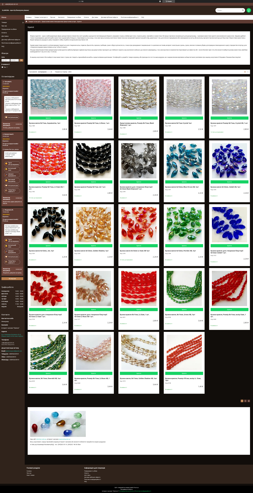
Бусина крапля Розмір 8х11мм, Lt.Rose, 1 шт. (92, 123)
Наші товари (30, 475)
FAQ (142, 17)
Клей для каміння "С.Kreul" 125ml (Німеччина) (11, 154)
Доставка (95, 17)
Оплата (86, 17)
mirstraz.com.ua (41, 439)
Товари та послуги (40, 17)
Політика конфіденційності (129, 17)
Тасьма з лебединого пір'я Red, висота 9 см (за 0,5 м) (13, 99)
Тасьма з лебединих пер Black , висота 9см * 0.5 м (13, 105)
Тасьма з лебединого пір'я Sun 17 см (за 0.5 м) (12, 110)
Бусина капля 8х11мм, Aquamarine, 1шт (44, 123)
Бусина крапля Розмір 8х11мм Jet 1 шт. (90, 187)
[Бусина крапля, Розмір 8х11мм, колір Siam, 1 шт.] (229, 288)
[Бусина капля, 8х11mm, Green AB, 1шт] (184, 288)
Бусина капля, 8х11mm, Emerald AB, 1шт (45, 378)
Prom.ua (136, 487)
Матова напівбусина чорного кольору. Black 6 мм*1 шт (12, 231)
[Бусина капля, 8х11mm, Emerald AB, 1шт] (48, 352)
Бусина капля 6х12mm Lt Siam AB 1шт (135, 251)
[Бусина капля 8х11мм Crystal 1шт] (184, 97)
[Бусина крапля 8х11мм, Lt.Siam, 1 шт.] (138, 288)
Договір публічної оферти (109, 17)
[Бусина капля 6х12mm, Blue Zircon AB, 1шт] (184, 160)
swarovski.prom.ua (64, 439)
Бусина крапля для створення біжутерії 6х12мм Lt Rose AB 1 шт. (91, 315)
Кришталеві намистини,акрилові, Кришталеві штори (59, 21)
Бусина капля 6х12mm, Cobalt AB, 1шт (226, 187)
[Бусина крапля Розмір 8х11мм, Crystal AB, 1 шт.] (229, 97)
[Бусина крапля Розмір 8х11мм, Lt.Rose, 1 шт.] (93, 97)
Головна (28, 17)
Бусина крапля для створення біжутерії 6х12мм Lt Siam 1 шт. (45, 315)
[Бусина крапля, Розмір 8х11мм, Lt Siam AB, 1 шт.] (48, 160)
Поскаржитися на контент (127, 491)
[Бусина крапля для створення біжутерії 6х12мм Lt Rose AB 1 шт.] (93, 288)
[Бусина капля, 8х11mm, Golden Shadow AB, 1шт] (138, 352)
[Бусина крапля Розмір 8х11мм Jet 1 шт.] (93, 160)
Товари (4, 22)
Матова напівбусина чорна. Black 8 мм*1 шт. (12, 227)
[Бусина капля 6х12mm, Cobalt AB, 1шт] (229, 160)
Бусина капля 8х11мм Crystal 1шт (178, 123)
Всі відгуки (12, 278)
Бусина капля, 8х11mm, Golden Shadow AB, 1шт (138, 378)
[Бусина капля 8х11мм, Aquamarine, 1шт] (48, 97)
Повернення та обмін (74, 17)
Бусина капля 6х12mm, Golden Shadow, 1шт (92, 251)
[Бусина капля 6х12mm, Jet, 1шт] (48, 224)
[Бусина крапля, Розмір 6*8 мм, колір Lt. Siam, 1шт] (184, 352)
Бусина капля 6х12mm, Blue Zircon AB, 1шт (182, 187)
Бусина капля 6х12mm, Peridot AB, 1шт (180, 251)
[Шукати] (243, 10)
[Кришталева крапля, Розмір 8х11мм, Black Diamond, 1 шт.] (138, 97)
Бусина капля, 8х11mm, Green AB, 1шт (180, 314)
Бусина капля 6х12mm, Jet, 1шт (41, 251)
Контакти (61, 17)
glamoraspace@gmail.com (14, 351)
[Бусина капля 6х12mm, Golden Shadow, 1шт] (93, 224)
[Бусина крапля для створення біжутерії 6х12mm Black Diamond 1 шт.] (138, 160)
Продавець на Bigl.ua (126, 489)
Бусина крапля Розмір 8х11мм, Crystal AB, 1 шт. (229, 123)
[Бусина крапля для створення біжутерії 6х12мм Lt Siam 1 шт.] (48, 288)
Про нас (52, 17)
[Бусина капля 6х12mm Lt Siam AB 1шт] (138, 224)
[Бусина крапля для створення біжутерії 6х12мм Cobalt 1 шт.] (229, 224)
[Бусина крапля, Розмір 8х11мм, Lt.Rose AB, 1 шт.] (93, 352)
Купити (48, 118)
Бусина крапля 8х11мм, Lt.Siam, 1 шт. (134, 314)
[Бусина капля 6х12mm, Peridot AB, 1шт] (184, 224)
